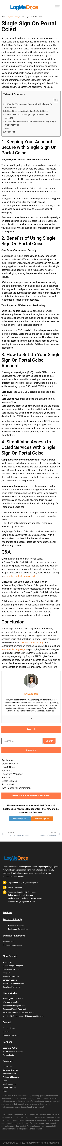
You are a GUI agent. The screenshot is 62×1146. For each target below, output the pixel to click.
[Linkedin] (31, 719)
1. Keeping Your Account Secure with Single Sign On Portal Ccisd (28, 106)
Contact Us (7, 1066)
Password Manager (12, 774)
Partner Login (8, 1055)
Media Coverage (9, 1084)
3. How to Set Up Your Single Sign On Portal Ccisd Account (27, 116)
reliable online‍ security (32, 642)
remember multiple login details (20, 576)
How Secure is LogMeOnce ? (14, 1005)
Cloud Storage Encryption (13, 966)
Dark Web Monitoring (11, 987)
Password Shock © (11, 976)
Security (6, 777)
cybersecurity (13, 17)
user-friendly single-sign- (13, 649)
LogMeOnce (8, 767)
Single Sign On (9, 780)
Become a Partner (10, 1048)
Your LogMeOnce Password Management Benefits (23, 1016)
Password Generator (11, 1035)
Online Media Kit (9, 1088)
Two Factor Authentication (16, 787)
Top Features (8, 942)
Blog (4, 1091)
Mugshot (6, 973)
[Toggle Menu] (57, 6)
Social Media (9, 784)
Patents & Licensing (11, 1077)
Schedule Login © (10, 980)
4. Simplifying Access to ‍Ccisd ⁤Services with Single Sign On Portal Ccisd (30, 123)
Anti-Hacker (8, 962)
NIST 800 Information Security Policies (18, 1013)
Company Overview (10, 1070)
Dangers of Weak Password (14, 1009)
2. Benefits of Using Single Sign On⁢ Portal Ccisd (26, 111)
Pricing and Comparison (18, 929)
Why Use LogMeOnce (11, 1002)
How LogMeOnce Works (13, 998)
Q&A (7, 128)
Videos (6, 1032)
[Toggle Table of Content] (54, 100)
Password (7, 770)
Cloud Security (10, 763)
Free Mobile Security (11, 969)
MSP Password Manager (13, 1051)
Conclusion (10, 132)
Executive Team (9, 1073)
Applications (8, 760)
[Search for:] (22, 741)
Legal (5, 1081)
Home (3, 17)
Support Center (9, 1028)
